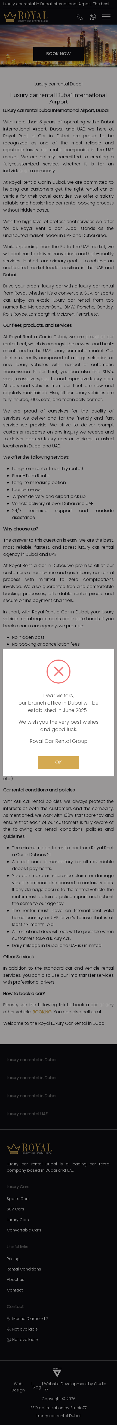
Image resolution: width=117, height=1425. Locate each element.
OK (58, 762)
